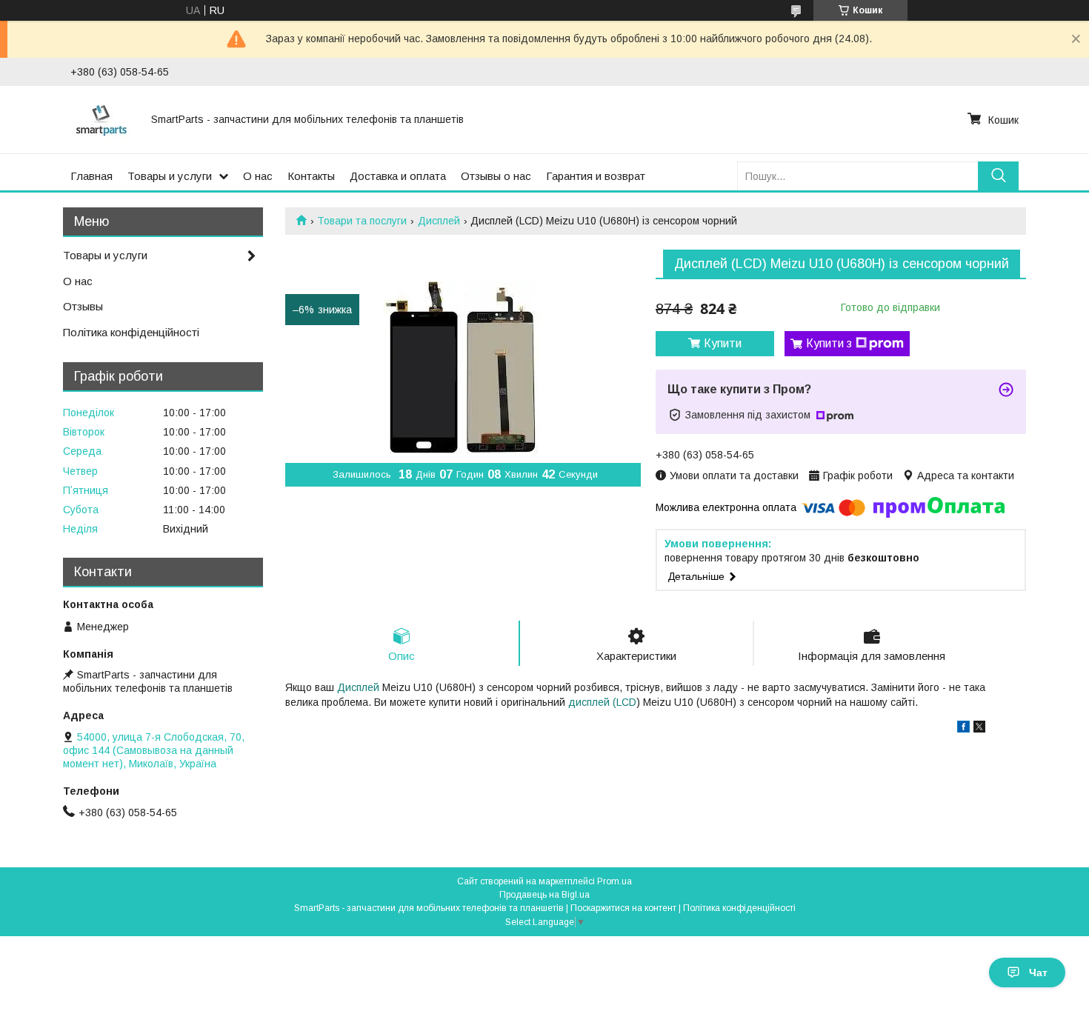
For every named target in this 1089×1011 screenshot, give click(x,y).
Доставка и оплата (398, 176)
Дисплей (439, 221)
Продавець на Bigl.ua (544, 895)
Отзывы (83, 306)
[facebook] (963, 729)
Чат (1038, 972)
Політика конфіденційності (131, 332)
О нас (258, 176)
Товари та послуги (362, 221)
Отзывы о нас (496, 176)
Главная (91, 176)
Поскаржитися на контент (623, 908)
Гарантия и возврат (595, 176)
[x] (979, 729)
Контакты (311, 176)
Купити (723, 343)
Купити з (829, 343)
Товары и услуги (169, 176)
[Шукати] (998, 175)
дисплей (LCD (602, 702)
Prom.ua (614, 881)
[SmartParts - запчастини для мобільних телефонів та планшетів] (101, 119)
